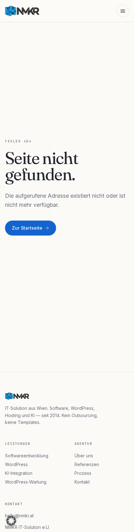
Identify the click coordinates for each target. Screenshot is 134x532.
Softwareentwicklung (26, 455)
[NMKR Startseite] (22, 11)
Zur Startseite (27, 228)
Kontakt (82, 482)
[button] (11, 521)
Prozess (82, 473)
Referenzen (86, 464)
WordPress (16, 464)
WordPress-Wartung (25, 482)
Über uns (83, 455)
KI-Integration (18, 473)
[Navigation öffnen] (123, 11)
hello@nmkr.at (19, 515)
